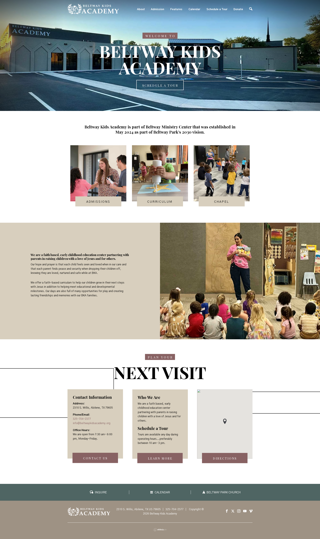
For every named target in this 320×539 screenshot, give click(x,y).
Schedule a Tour (217, 9)
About (141, 9)
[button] (225, 421)
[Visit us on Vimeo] (250, 511)
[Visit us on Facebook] (226, 511)
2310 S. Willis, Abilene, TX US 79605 (138, 509)
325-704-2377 (82, 419)
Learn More (160, 459)
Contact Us (95, 458)
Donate (238, 9)
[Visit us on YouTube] (244, 511)
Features (176, 9)
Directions (225, 459)
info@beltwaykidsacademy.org (91, 423)
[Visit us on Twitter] (232, 511)
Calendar (194, 9)
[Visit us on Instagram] (238, 511)
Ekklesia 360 (160, 529)
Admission (157, 9)
